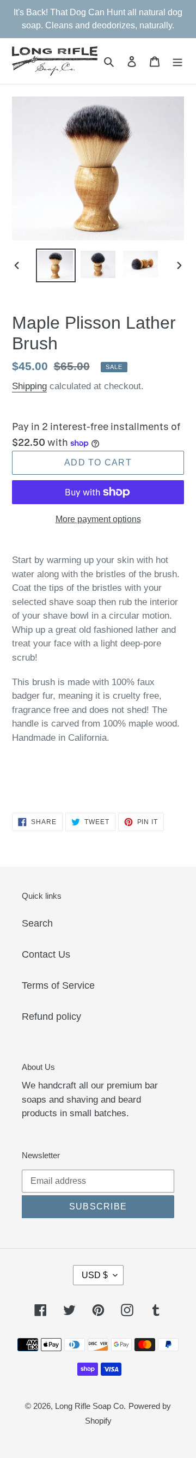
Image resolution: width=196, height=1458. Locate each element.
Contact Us (46, 954)
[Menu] (177, 61)
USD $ (95, 1275)
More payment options (98, 519)
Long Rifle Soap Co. (90, 1406)
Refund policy (51, 1016)
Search (37, 923)
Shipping (29, 386)
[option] (55, 265)
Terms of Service (58, 985)
